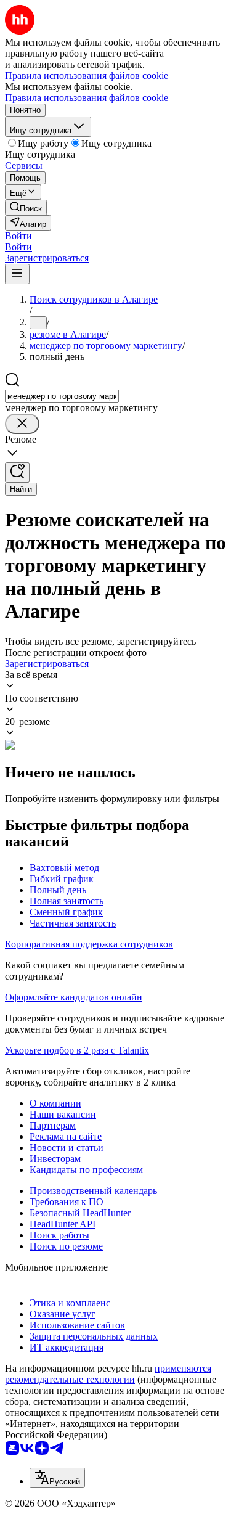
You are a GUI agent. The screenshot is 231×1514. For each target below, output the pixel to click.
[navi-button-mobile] (17, 274)
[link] (26, 207)
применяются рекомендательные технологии (108, 1374)
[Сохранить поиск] (17, 472)
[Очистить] (22, 424)
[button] (18, 236)
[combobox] (62, 396)
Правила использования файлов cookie (86, 97)
